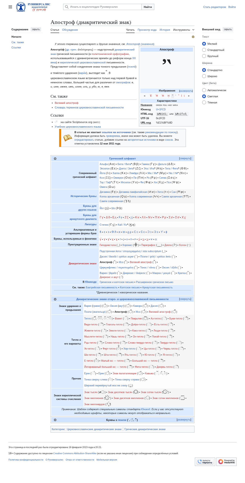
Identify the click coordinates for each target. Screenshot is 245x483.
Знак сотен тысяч (151, 392)
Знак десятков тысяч (120, 392)
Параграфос (148, 245)
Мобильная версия (106, 459)
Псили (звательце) (95, 312)
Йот (102, 208)
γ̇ (104, 239)
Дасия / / (117, 256)
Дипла (168, 245)
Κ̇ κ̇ (137, 217)
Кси (102, 177)
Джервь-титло (165, 367)
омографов (123, 82)
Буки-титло (175, 318)
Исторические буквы (83, 196)
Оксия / (169, 267)
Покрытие (136, 318)
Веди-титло (90, 324)
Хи (155, 182)
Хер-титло (129, 348)
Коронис (127, 245)
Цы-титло (149, 348)
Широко (212, 76)
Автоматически (216, 90)
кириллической (69, 62)
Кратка (182, 273)
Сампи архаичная (172, 196)
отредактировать (84, 139)
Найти (148, 6)
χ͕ (147, 239)
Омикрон (118, 177)
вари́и (82, 72)
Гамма (145, 164)
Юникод (145, 409)
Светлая (212, 96)
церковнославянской (93, 62)
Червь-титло (170, 348)
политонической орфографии (110, 53)
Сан (174, 192)
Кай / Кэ (122, 224)
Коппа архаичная (109, 196)
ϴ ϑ (114, 231)
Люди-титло (160, 330)
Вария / (108, 273)
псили (122, 419)
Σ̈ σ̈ (177, 217)
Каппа (116, 173)
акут (121, 306)
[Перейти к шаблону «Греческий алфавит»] (55, 158)
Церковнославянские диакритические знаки (94, 429)
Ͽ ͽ (156, 231)
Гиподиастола (108, 245)
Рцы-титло (90, 342)
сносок (169, 139)
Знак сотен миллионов (165, 398)
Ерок (87, 373)
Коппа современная (140, 196)
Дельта (162, 164)
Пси (169, 182)
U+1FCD (161, 109)
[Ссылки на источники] (67, 137)
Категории (58, 429)
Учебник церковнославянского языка (78, 126)
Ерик (101, 373)
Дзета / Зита (126, 168)
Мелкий (212, 43)
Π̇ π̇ (157, 217)
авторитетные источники (141, 139)
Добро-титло (138, 324)
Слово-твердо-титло (139, 342)
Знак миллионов (93, 398)
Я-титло (167, 355)
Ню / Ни (173, 173)
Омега (103, 187)
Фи (142, 182)
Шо (113, 208)
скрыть (36, 29)
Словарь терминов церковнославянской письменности (89, 107)
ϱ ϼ (129, 231)
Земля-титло (116, 330)
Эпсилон (105, 168)
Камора (137, 306)
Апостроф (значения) (140, 43)
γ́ (100, 239)
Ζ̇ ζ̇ (126, 217)
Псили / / (155, 256)
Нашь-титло (117, 336)
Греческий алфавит (122, 158)
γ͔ (112, 239)
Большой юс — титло (144, 360)
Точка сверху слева (95, 379)
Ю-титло (149, 355)
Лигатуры (90, 224)
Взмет (118, 318)
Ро (148, 177)
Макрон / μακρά (161, 273)
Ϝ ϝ (120, 217)
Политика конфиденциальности (25, 459)
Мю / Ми (152, 173)
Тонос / (147, 267)
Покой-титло (159, 336)
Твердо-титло (168, 342)
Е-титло (88, 360)
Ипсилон (126, 182)
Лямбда (133, 173)
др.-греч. (71, 49)
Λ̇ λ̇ (144, 217)
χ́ (139, 239)
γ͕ (116, 239)
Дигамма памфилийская (133, 192)
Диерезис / (134, 273)
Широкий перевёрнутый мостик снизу (105, 385)
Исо (121, 262)
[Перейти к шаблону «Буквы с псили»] (55, 419)
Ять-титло (130, 355)
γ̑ (108, 239)
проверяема (113, 136)
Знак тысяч (90, 392)
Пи (134, 177)
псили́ (132, 66)
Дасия (154, 306)
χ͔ (143, 239)
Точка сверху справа (127, 379)
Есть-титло (160, 324)
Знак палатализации (124, 373)
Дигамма (105, 192)
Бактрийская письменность (102, 287)
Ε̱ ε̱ (114, 217)
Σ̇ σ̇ (171, 217)
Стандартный (215, 49)
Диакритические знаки (82, 263)
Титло (87, 318)
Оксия (113, 306)
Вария (87, 306)
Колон (182, 245)
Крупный (212, 56)
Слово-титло (112, 342)
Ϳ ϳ (132, 217)
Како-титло (138, 330)
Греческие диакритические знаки (145, 429)
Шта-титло (110, 355)
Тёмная (212, 102)
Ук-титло (89, 348)
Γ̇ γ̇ (101, 217)
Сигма (162, 177)
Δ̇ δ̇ (108, 217)
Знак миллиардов (94, 404)
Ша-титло (89, 355)
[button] (10, 7)
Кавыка (149, 373)
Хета (160, 192)
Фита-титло (141, 367)
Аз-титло (156, 318)
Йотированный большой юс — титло (105, 367)
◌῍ (56, 122)
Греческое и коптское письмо (117, 282)
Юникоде (90, 282)
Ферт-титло (109, 348)
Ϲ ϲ (136, 231)
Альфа (104, 164)
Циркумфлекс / (116, 267)
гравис (96, 306)
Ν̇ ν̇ (150, 217)
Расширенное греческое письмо (154, 282)
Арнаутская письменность (157, 287)
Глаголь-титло (114, 324)
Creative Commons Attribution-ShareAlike (74, 453)
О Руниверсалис (54, 459)
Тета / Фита (171, 168)
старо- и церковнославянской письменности (138, 299)
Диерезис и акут (109, 277)
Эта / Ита (149, 168)
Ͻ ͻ (149, 231)
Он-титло (138, 336)
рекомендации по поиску (161, 132)
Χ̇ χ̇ (184, 217)
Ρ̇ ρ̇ (164, 217)
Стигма (104, 224)
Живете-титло (92, 330)
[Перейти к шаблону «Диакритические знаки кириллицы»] (55, 299)
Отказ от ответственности (80, 459)
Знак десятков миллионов (129, 398)
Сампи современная (111, 201)
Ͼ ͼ (143, 231)
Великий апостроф (66, 102)
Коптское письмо (130, 287)
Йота (102, 173)
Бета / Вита (124, 164)
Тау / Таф (105, 182)
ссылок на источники (116, 132)
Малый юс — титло (112, 360)
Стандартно (214, 70)
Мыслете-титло (93, 336)
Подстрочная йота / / (130, 251)
